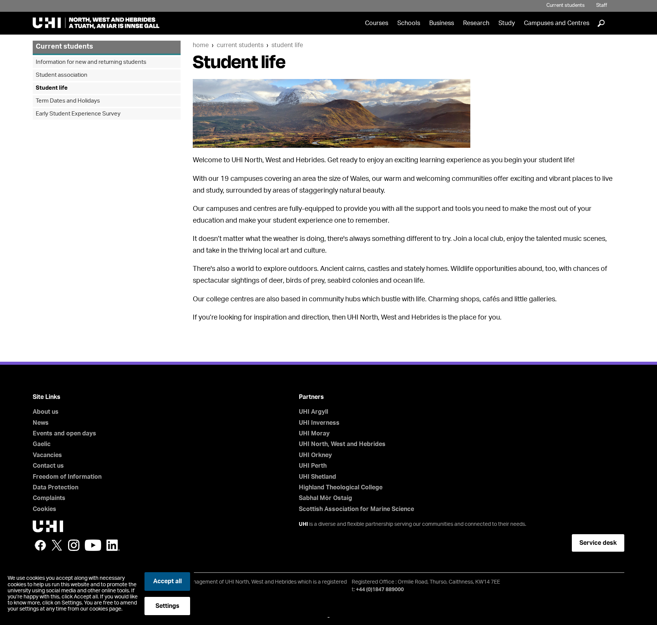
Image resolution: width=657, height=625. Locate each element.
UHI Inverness (319, 423)
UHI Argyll (313, 412)
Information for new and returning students (91, 62)
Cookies (44, 509)
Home (201, 45)
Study (506, 23)
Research (476, 23)
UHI (303, 524)
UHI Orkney (315, 455)
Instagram (73, 545)
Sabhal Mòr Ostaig (325, 498)
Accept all (167, 581)
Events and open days (64, 433)
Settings (167, 606)
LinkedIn (113, 545)
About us (46, 412)
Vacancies (47, 455)
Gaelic (42, 444)
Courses (376, 23)
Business (441, 23)
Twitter (57, 545)
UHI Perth (313, 466)
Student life (287, 45)
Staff (601, 5)
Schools (408, 23)
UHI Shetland (317, 477)
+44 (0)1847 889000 (380, 589)
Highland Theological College (340, 487)
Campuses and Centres (556, 23)
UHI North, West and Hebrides (342, 444)
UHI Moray (314, 433)
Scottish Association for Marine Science (356, 509)
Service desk (598, 543)
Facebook (40, 545)
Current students (565, 5)
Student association (61, 75)
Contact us (48, 466)
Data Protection (55, 487)
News (41, 423)
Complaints (49, 498)
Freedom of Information (67, 477)
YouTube (93, 545)
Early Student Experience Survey (78, 114)
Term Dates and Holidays (68, 101)
